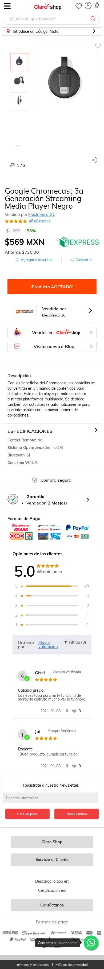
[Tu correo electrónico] (52, 801)
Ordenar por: (26, 644)
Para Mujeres (27, 814)
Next (17, 142)
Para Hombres (77, 814)
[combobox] (51, 19)
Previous (17, 45)
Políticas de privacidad (71, 964)
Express (78, 242)
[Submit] (93, 18)
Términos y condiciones (33, 964)
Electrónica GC (41, 214)
